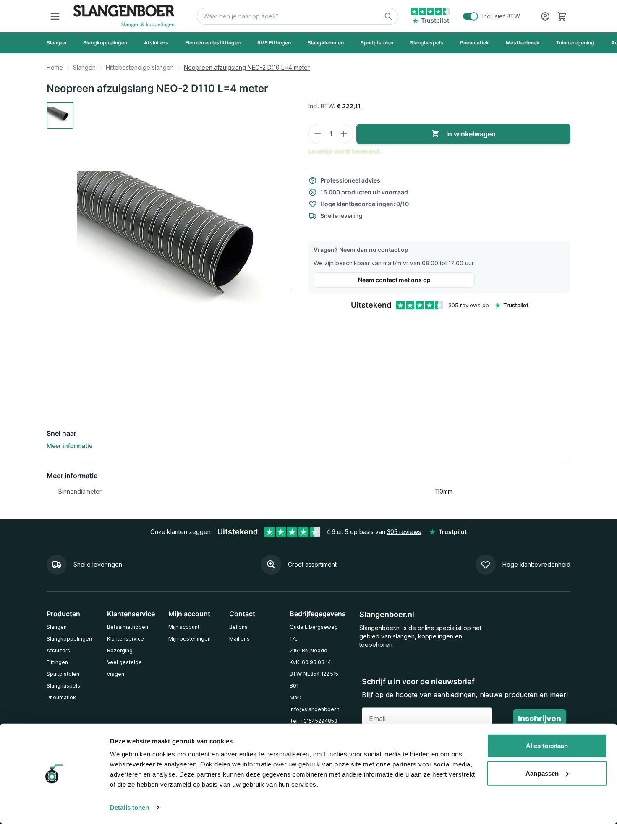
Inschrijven (539, 718)
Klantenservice (125, 639)
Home (55, 67)
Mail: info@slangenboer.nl (315, 703)
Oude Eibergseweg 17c (314, 633)
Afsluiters (58, 650)
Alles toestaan (547, 745)
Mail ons (239, 639)
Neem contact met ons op (394, 279)
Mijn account (183, 627)
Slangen (84, 67)
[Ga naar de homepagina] (123, 16)
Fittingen (57, 662)
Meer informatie (69, 445)
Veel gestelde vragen (124, 668)
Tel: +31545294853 (313, 721)
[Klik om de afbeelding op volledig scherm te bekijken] (186, 248)
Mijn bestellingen (189, 639)
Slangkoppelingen (69, 639)
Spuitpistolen (63, 674)
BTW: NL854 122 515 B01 (314, 680)
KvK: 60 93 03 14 (310, 662)
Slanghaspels (63, 686)
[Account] (545, 16)
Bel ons (238, 627)
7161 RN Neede (308, 650)
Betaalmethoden (127, 627)
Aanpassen (542, 773)
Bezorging (120, 650)
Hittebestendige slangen (140, 67)
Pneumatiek (61, 697)
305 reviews (464, 305)
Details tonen (129, 807)
